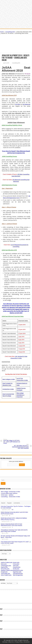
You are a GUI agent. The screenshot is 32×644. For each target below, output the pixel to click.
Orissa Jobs (16, 564)
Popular (9, 503)
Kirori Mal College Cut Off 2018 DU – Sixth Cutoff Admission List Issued (11, 441)
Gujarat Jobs (4, 567)
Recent (3, 503)
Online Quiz (4, 495)
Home (2, 32)
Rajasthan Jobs (17, 572)
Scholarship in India (8, 389)
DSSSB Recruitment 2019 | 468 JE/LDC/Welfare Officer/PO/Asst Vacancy (14, 518)
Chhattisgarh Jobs (6, 565)
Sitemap (4, 642)
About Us (10, 642)
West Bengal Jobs (18, 575)
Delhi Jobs (16, 565)
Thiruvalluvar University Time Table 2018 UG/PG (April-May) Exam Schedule (14, 530)
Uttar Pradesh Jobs (6, 575)
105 (12, 509)
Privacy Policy (18, 642)
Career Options (13, 493)
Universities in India (14, 496)
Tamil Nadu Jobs (5, 573)
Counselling (4, 496)
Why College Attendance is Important (20, 395)
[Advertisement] (16, 40)
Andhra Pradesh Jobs (6, 562)
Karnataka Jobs (5, 569)
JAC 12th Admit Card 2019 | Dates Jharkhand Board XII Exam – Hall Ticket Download (20, 446)
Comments (17, 503)
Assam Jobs (16, 562)
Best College (4, 491)
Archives (3, 583)
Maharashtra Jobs (18, 570)
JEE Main (17, 104)
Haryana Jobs (16, 567)
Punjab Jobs (4, 572)
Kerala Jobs (16, 569)
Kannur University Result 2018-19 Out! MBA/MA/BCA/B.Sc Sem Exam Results (11, 524)
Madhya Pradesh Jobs (7, 570)
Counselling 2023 (10, 32)
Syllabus (11, 495)
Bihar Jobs (4, 564)
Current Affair (5, 493)
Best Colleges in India (9, 379)
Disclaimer (27, 642)
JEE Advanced (26, 104)
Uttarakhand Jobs (18, 573)
